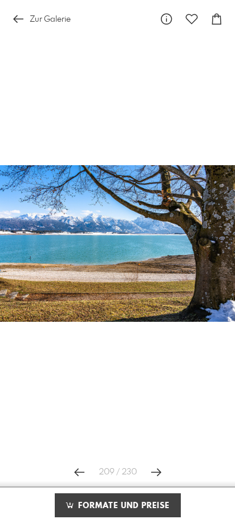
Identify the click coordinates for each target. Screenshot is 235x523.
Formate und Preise (122, 506)
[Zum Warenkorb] (217, 19)
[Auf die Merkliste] (191, 19)
